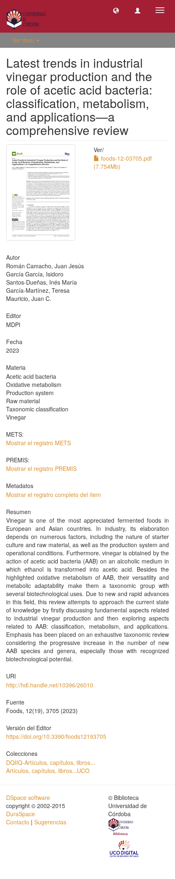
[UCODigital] (124, 848)
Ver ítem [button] (23, 40)
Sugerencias (50, 822)
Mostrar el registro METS (38, 443)
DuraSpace (20, 814)
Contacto (17, 822)
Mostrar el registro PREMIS (41, 468)
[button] (116, 10)
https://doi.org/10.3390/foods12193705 (56, 736)
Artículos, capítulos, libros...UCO (48, 770)
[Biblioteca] (121, 828)
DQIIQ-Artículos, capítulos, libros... (50, 762)
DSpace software (28, 797)
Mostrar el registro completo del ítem (53, 494)
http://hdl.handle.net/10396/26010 (49, 685)
